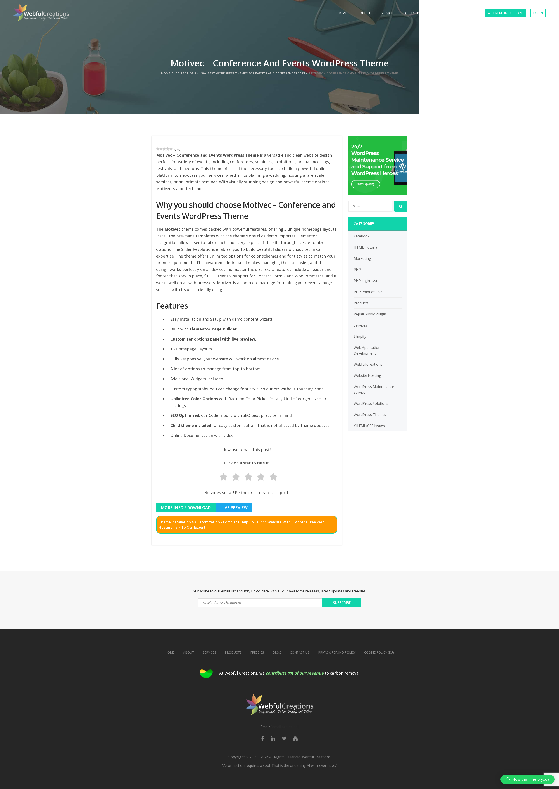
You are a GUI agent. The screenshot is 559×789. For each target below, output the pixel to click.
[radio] (222, 478)
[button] (527, 779)
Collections (413, 13)
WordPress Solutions (371, 403)
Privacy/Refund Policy (336, 652)
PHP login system (368, 280)
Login (538, 13)
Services (388, 13)
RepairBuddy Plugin (370, 314)
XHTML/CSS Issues (369, 425)
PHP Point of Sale (368, 291)
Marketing (362, 258)
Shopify (360, 336)
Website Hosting (367, 375)
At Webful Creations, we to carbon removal (289, 673)
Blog (277, 652)
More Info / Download (186, 507)
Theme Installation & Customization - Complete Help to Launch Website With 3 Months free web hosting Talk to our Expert (241, 525)
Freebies (440, 13)
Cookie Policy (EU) (379, 652)
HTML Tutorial (366, 247)
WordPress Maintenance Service (374, 389)
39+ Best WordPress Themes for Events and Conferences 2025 (252, 73)
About (188, 652)
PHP (357, 269)
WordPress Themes (370, 414)
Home (342, 13)
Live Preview (234, 507)
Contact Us (465, 13)
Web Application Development (367, 350)
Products (364, 13)
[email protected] (285, 726)
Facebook (361, 236)
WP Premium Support (505, 13)
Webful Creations (368, 364)
